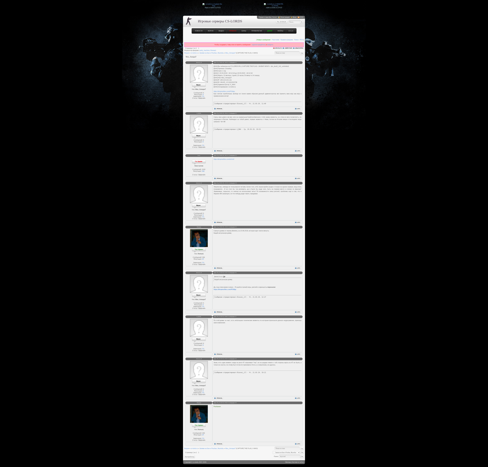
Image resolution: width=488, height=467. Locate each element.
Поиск (296, 40)
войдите (270, 45)
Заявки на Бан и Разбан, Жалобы (212, 53)
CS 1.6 (290, 31)
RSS (301, 17)
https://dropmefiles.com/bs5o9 (224, 159)
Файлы (280, 31)
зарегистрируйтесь (259, 45)
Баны (244, 31)
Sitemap (288, 462)
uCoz (302, 462)
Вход (294, 17)
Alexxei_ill (199, 62)
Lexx (199, 155)
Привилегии (256, 31)
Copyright (187, 462)
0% (203, 96)
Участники (275, 40)
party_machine (204, 50)
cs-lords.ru (194, 53)
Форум (210, 31)
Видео (221, 31)
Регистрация (285, 17)
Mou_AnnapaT (230, 53)
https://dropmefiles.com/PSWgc (224, 91)
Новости (199, 31)
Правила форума (286, 40)
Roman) (213, 50)
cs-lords (195, 462)
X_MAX (199, 113)
